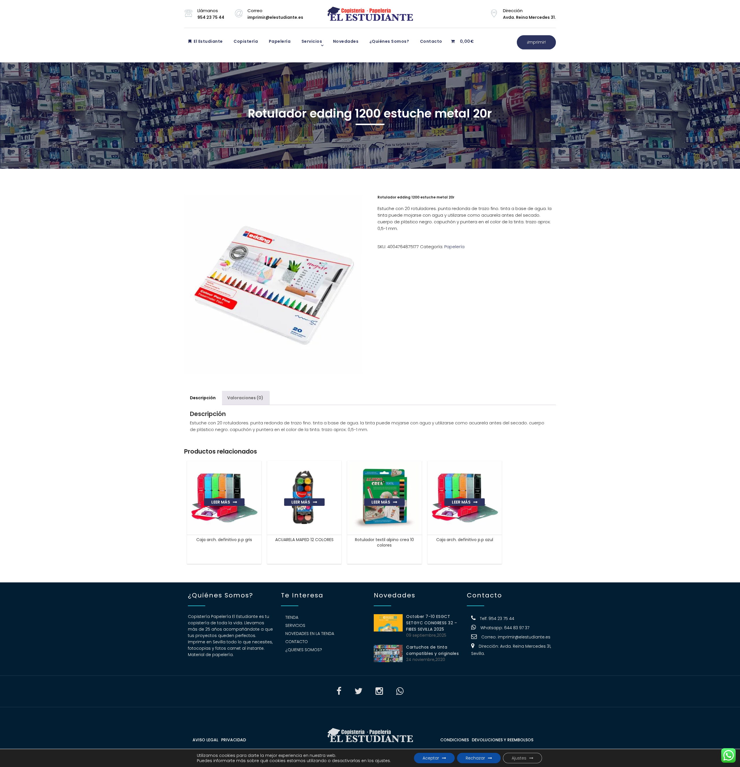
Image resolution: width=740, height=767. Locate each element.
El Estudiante (208, 41)
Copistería (245, 41)
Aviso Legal (205, 740)
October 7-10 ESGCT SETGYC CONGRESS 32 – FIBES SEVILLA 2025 (431, 623)
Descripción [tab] (203, 398)
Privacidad (233, 740)
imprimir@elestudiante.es (524, 637)
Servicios (311, 41)
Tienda (291, 617)
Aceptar (431, 758)
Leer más (220, 502)
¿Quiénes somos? (388, 41)
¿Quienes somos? (303, 650)
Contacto (430, 41)
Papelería (279, 41)
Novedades (345, 41)
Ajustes (519, 758)
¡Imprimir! (536, 42)
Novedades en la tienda (309, 633)
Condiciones (454, 740)
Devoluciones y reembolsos (502, 740)
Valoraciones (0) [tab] (245, 398)
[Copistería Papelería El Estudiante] (370, 14)
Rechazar (475, 758)
